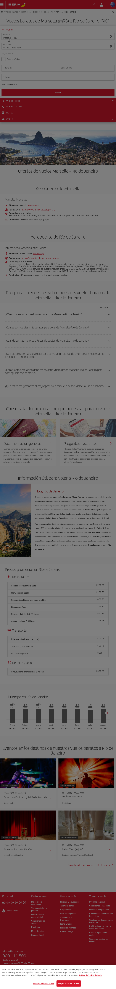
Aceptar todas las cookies (68, 983)
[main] (58, 977)
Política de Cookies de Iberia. (90, 975)
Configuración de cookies (43, 983)
